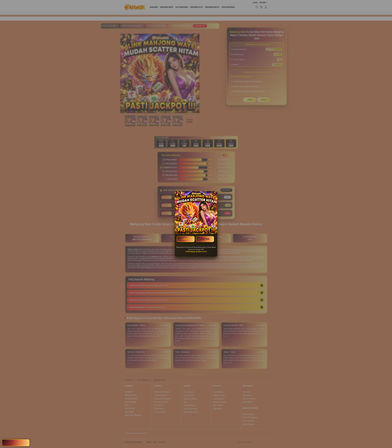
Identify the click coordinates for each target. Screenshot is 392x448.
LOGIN (185, 239)
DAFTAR (205, 239)
